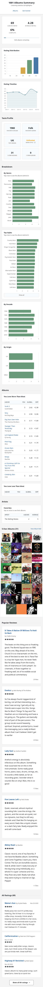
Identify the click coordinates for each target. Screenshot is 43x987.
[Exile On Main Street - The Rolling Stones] (37, 578)
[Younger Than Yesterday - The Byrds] (27, 599)
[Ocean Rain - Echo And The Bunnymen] (16, 548)
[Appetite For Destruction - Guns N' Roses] (37, 548)
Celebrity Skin (10, 474)
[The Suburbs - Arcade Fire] (27, 537)
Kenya (7, 457)
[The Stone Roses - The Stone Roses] (6, 548)
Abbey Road (10, 845)
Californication (11, 936)
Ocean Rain (9, 448)
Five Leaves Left (12, 799)
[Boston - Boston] (37, 568)
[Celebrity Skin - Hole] (32, 609)
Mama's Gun (10, 903)
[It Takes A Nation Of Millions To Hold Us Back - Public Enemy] (27, 578)
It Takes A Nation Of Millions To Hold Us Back (21, 631)
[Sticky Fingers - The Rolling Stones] (16, 537)
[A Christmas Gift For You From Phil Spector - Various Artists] (27, 568)
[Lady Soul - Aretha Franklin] (6, 599)
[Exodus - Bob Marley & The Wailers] (27, 589)
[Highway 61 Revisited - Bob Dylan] (6, 537)
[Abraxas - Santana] (37, 589)
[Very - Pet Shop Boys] (21, 609)
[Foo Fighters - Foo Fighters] (16, 568)
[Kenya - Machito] (37, 599)
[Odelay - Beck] (6, 578)
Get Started (26, 11)
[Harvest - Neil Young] (27, 558)
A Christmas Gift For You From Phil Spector (12, 465)
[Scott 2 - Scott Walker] (16, 599)
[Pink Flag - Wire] (16, 578)
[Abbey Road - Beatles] (6, 589)
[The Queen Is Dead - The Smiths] (11, 609)
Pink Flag (8, 442)
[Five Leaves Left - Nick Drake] (6, 568)
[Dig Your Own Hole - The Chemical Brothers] (16, 589)
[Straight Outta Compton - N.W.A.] (16, 558)
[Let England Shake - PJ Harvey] (37, 537)
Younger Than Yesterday (10, 427)
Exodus (8, 690)
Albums (15, 11)
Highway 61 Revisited (14, 961)
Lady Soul (9, 751)
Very (6, 413)
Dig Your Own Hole (12, 419)
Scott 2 (7, 406)
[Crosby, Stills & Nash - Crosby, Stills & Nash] (27, 548)
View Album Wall (36, 529)
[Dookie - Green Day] (6, 558)
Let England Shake (11, 435)
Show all (21, 295)
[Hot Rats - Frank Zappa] (37, 558)
